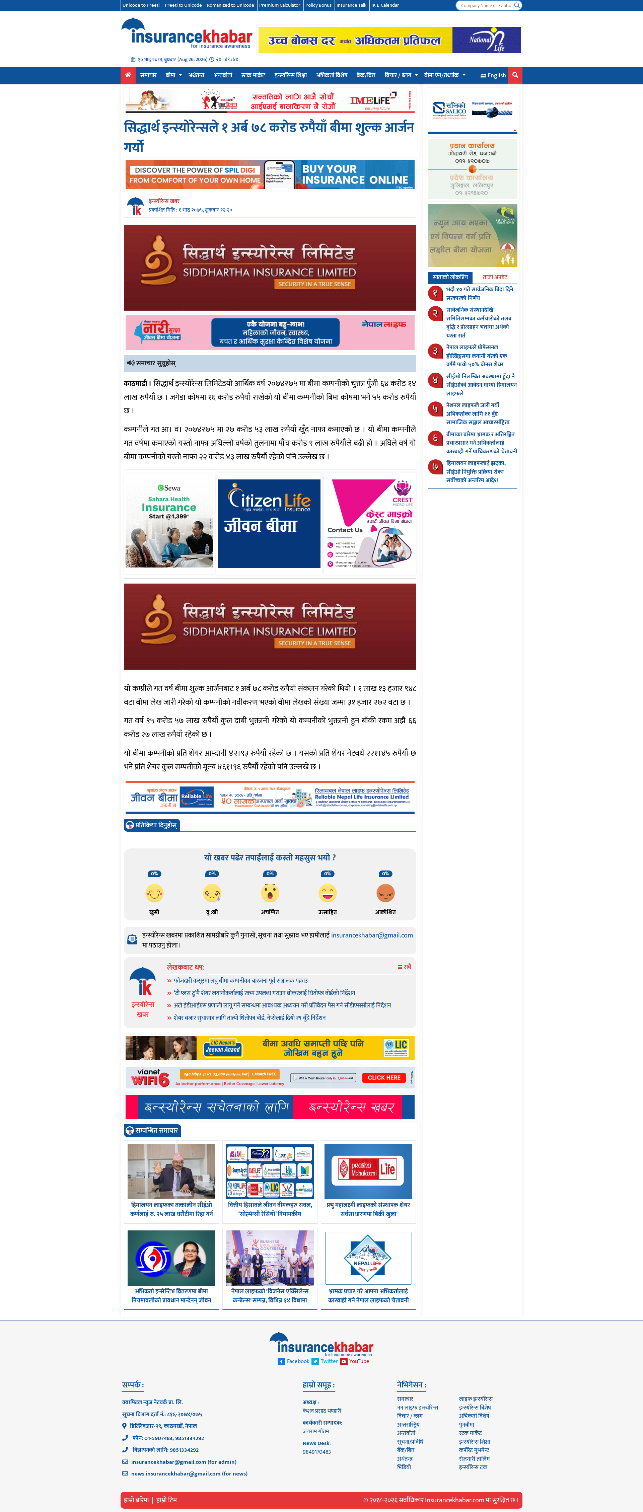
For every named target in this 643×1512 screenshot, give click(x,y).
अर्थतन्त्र (196, 76)
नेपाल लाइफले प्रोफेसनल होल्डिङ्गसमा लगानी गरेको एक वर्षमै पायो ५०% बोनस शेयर (476, 356)
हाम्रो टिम (166, 1500)
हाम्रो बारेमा (136, 1500)
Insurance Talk (351, 5)
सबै (407, 967)
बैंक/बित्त (366, 76)
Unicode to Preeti (141, 5)
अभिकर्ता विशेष (331, 76)
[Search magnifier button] (517, 5)
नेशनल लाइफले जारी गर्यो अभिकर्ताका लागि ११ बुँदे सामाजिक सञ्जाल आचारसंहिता (478, 414)
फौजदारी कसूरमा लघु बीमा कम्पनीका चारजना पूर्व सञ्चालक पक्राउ (241, 981)
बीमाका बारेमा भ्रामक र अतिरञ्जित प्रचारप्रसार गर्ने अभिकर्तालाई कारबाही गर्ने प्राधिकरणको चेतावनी (481, 443)
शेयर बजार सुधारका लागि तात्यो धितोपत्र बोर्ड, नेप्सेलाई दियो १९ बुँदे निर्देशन (250, 1018)
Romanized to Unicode (230, 5)
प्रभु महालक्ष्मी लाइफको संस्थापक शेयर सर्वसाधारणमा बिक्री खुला (368, 1209)
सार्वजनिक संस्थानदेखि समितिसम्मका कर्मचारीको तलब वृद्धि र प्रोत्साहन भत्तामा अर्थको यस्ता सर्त (478, 323)
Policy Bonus (318, 5)
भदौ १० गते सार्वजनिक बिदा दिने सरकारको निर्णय (479, 294)
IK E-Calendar (385, 5)
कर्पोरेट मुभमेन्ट (474, 1450)
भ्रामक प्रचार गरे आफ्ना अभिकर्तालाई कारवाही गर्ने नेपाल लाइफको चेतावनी (368, 1296)
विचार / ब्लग (398, 76)
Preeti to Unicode (183, 5)
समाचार (148, 76)
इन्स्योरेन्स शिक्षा (291, 76)
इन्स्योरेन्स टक (473, 1467)
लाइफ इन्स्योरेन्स (476, 1399)
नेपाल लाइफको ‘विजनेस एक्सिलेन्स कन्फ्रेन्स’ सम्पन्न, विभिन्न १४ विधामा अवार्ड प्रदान (270, 1301)
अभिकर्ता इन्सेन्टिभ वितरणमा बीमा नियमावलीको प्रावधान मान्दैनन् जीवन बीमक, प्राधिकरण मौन (171, 1301)
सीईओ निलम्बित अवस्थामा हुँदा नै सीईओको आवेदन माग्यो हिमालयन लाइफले (481, 385)
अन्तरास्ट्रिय (408, 1425)
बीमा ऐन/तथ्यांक (441, 76)
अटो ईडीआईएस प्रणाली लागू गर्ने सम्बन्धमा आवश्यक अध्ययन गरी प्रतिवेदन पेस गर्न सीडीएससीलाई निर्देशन (282, 1006)
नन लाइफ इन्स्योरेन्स (417, 1408)
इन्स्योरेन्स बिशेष (475, 1408)
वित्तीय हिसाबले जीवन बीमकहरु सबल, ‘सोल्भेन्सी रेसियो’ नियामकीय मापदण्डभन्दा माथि (270, 1214)
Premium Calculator (279, 5)
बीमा (170, 76)
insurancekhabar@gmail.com (372, 935)
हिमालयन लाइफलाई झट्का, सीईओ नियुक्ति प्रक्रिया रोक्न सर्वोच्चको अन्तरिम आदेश (476, 472)
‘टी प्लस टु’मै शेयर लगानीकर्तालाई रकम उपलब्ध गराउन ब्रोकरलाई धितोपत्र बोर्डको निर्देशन (264, 993)
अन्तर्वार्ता (223, 76)
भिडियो (404, 1467)
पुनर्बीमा (466, 1425)
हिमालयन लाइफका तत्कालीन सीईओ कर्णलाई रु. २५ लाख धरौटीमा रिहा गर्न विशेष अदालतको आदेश (171, 1214)
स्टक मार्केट (253, 76)
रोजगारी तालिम (474, 1459)
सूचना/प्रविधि (410, 1442)
